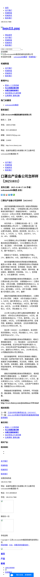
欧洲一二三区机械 (12, 85)
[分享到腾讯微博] (9, 195)
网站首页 (8, 35)
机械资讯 (8, 15)
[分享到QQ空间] (4, 195)
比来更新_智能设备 (12, 96)
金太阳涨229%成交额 (13, 93)
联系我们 (8, 18)
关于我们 (8, 10)
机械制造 (8, 13)
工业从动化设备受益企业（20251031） (22, 412)
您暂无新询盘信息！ (22, 545)
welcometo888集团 (20, 57)
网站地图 (4, 545)
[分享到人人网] (11, 195)
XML (11, 545)
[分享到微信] (14, 195)
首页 (7, 8)
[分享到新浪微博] (7, 195)
